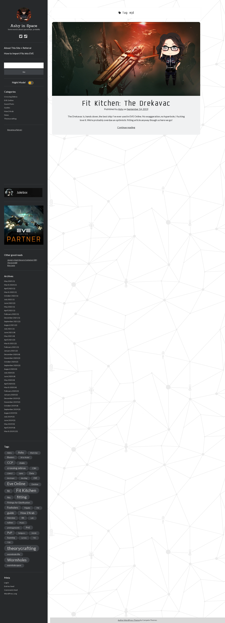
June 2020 (8, 376)
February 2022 (10, 314)
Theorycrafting (10, 118)
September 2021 (11, 321)
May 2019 (8, 424)
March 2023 (9, 292)
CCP (10, 462)
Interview (11, 518)
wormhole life (13, 554)
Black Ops (34, 453)
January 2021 (9, 351)
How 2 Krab (8, 111)
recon (34, 533)
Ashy (21, 452)
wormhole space (14, 565)
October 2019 (10, 405)
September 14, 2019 (137, 109)
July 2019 (8, 416)
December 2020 (10, 354)
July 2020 (8, 373)
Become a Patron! (14, 130)
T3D (8, 542)
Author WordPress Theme (129, 620)
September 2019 (11, 409)
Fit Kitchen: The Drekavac (126, 59)
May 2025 (8, 281)
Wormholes (16, 560)
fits (9, 497)
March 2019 (9, 431)
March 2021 (9, 343)
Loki (32, 518)
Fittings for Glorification (18, 502)
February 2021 (10, 347)
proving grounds (13, 528)
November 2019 (11, 402)
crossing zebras (16, 468)
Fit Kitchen (26, 490)
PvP (9, 532)
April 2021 (8, 340)
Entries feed (9, 586)
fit (8, 490)
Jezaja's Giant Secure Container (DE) (22, 260)
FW (38, 508)
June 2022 (8, 303)
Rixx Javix (11, 265)
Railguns (21, 533)
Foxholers (12, 507)
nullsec (10, 523)
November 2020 (11, 358)
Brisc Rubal (25, 457)
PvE (28, 527)
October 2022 (10, 296)
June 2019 (8, 420)
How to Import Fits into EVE (19, 53)
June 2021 (8, 332)
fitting (22, 497)
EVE (35, 478)
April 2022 (8, 310)
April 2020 (8, 384)
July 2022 (8, 299)
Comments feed (11, 590)
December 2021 (10, 318)
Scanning (11, 538)
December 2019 (10, 398)
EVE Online (8, 100)
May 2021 (8, 336)
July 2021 (8, 329)
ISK (23, 518)
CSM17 (10, 473)
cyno (21, 473)
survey (23, 538)
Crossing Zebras (10, 97)
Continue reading (126, 127)
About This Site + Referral (17, 47)
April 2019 (8, 427)
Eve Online (16, 483)
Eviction (35, 484)
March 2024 (9, 285)
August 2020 (9, 369)
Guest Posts (9, 104)
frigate (27, 508)
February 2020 (10, 391)
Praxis (22, 523)
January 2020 (9, 395)
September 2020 (11, 365)
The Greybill (12, 263)
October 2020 (10, 362)
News (6, 115)
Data (31, 473)
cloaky (22, 463)
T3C (34, 538)
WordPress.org (10, 593)
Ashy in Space (23, 25)
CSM (34, 468)
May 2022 (8, 307)
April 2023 (8, 288)
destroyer (11, 478)
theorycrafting (21, 548)
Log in (6, 582)
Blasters (10, 457)
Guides (7, 108)
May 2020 (8, 380)
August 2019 (9, 413)
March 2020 (9, 387)
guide (10, 513)
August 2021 (9, 325)
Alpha (9, 453)
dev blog (24, 478)
